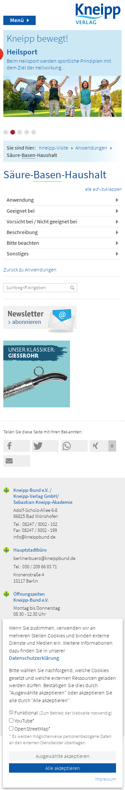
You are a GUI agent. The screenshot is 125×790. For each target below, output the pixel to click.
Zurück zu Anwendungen (30, 269)
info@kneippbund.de (34, 537)
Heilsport (22, 51)
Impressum (105, 779)
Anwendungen (91, 147)
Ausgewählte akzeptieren (63, 756)
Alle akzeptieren (62, 768)
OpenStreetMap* (31, 728)
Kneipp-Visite (53, 147)
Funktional (62, 712)
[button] (16, 446)
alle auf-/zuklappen (103, 189)
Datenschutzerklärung (34, 657)
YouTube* (23, 720)
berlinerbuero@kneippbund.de (44, 558)
